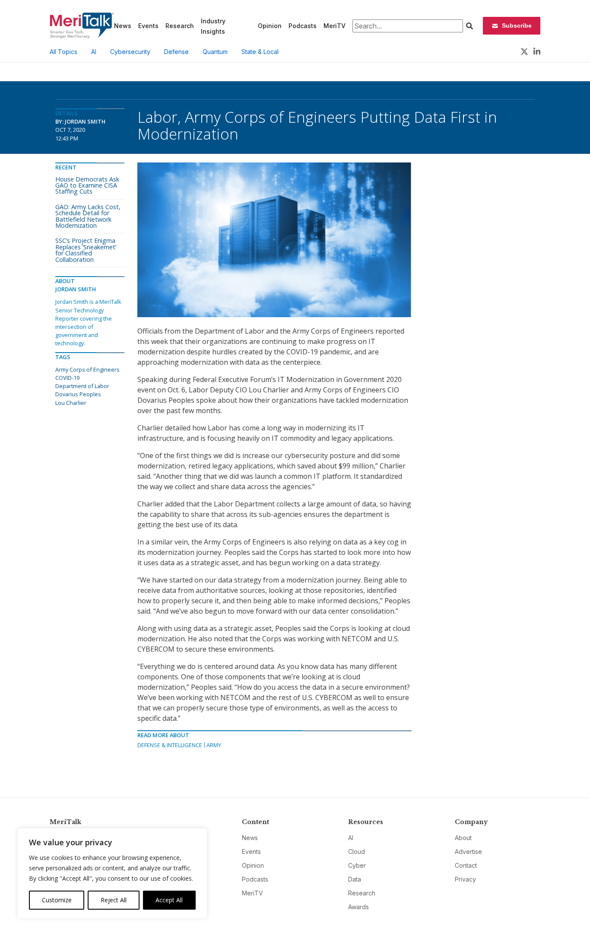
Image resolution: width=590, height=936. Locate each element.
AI (93, 51)
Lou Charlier (70, 403)
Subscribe (517, 25)
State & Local (260, 51)
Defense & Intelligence (169, 745)
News (122, 25)
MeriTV (335, 25)
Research (179, 25)
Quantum (215, 51)
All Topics (63, 51)
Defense (176, 51)
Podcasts (303, 25)
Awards (358, 907)
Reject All (114, 900)
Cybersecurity (130, 51)
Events (148, 25)
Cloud (356, 851)
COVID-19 (67, 378)
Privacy (465, 879)
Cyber (357, 865)
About (463, 837)
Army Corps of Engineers (87, 369)
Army (213, 745)
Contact (466, 865)
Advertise (468, 851)
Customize (57, 900)
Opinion (270, 25)
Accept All (169, 900)
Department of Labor (82, 386)
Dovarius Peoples (78, 394)
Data (354, 879)
